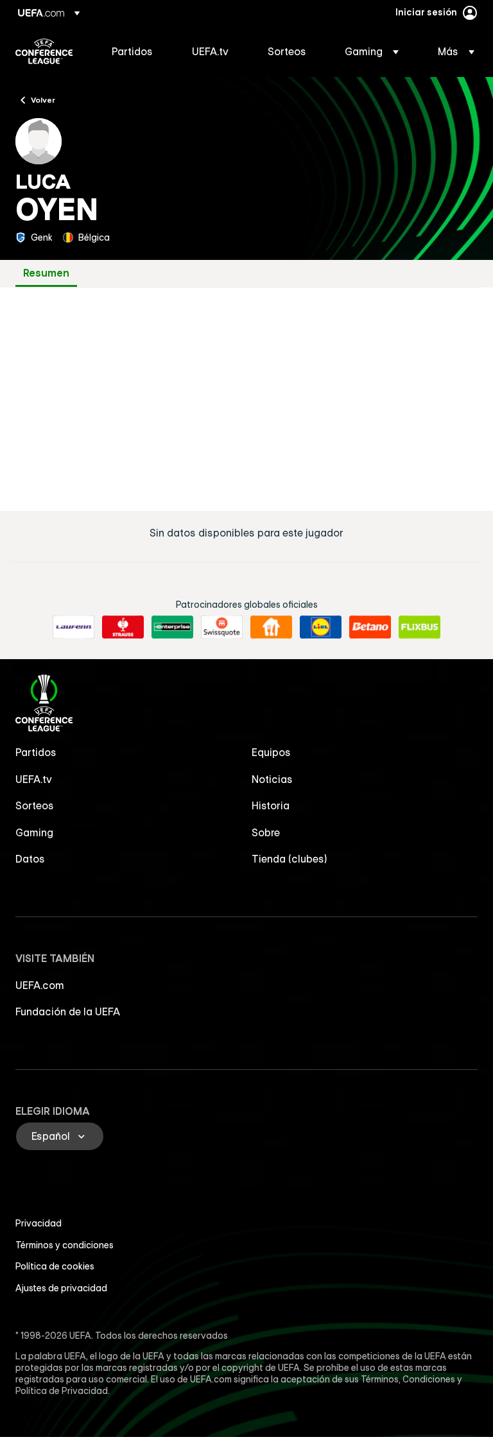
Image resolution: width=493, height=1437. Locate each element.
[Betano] (370, 627)
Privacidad (38, 1223)
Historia (271, 805)
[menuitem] (135, 51)
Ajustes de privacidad (61, 1288)
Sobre (266, 832)
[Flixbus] (419, 627)
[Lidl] (321, 627)
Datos (30, 859)
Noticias (272, 779)
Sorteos (34, 805)
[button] (371, 51)
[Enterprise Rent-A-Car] (172, 627)
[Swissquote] (222, 627)
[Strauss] (123, 627)
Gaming (34, 832)
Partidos (35, 752)
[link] (132, 51)
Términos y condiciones (64, 1245)
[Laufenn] (73, 627)
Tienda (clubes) (289, 859)
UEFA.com (39, 985)
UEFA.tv (33, 779)
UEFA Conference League (44, 51)
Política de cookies (54, 1266)
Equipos (271, 752)
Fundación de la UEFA (67, 1011)
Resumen (46, 273)
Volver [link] (43, 99)
